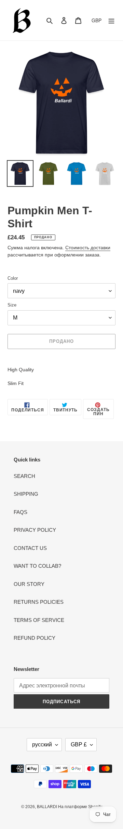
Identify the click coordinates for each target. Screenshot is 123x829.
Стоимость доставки (87, 247)
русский (42, 744)
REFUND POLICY (34, 638)
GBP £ (79, 744)
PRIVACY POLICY (35, 530)
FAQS (20, 512)
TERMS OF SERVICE (39, 620)
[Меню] (111, 20)
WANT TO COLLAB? (37, 566)
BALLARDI (47, 806)
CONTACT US (30, 548)
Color (13, 278)
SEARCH (24, 476)
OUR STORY (29, 584)
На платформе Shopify (80, 806)
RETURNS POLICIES (39, 602)
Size (12, 305)
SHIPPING (26, 494)
